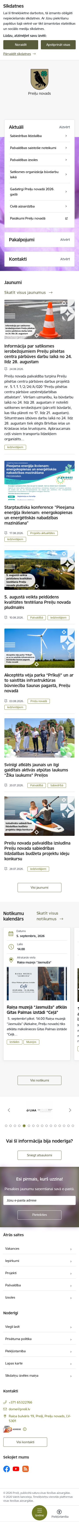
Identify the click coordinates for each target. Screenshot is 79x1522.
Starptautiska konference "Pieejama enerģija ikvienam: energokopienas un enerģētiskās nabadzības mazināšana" (39, 515)
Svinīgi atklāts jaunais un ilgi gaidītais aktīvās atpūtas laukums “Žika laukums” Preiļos (36, 770)
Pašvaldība (13, 1285)
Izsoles (10, 1297)
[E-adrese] (12, 1429)
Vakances (12, 1248)
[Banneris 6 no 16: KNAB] (39, 1110)
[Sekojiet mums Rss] (25, 1469)
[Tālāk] (70, 1110)
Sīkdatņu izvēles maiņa (21, 1375)
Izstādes (15, 1042)
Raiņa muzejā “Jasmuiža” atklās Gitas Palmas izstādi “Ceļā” (37, 1009)
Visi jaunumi (39, 887)
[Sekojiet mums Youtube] (16, 1468)
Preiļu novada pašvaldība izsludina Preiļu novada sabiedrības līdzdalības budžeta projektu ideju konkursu (37, 850)
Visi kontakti (25, 1442)
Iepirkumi (12, 1261)
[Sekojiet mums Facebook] (6, 1469)
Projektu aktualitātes (42, 533)
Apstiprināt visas (58, 45)
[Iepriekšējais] (9, 1110)
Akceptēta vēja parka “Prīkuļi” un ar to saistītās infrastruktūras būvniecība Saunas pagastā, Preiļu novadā (39, 682)
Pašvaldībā (36, 617)
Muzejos (31, 1042)
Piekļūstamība (15, 1351)
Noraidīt (21, 45)
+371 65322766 (20, 1402)
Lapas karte (14, 1363)
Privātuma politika (18, 1339)
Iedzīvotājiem (15, 447)
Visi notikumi (39, 1080)
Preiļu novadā (39, 701)
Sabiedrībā (56, 785)
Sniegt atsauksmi (39, 1155)
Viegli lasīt (12, 1327)
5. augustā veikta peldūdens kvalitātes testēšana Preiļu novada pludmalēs (37, 602)
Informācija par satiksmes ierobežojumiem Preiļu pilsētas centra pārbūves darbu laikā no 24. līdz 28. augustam (38, 353)
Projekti (10, 1273)
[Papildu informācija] (24, 1429)
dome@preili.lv (19, 1409)
